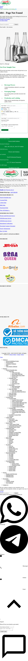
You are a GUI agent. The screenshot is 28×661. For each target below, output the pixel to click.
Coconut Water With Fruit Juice (19, 402)
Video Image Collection (11, 366)
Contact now (5, 130)
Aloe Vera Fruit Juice (17, 390)
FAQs (22, 354)
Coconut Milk (12, 408)
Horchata (11, 442)
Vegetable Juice (12, 378)
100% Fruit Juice (16, 372)
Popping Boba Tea (13, 448)
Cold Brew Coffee (13, 420)
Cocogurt (11, 416)
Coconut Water (12, 398)
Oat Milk (11, 457)
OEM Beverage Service (5, 218)
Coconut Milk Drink (14, 459)
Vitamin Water (12, 467)
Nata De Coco (12, 395)
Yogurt (10, 443)
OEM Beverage (9, 475)
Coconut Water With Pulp (18, 404)
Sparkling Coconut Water (15, 414)
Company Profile (10, 481)
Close (1, 357)
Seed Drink (11, 385)
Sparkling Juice (12, 429)
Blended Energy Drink (14, 427)
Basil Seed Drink (16, 386)
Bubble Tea (11, 447)
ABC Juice (14, 382)
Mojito (10, 436)
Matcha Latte (12, 450)
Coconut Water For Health (18, 406)
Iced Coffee (11, 419)
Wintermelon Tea (13, 451)
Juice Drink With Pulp (17, 374)
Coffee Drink (3, 202)
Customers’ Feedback (11, 363)
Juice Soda (11, 431)
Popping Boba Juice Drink (18, 375)
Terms (18, 354)
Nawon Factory (9, 362)
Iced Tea (11, 446)
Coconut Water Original (17, 400)
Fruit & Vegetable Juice (5, 197)
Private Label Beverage (11, 474)
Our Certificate (9, 482)
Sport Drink (12, 462)
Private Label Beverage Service (7, 215)
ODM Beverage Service (5, 221)
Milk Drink (2, 205)
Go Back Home (3, 20)
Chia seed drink (15, 387)
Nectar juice (15, 376)
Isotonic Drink (15, 463)
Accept (1, 491)
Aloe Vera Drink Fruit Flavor (19, 391)
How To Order (3, 231)
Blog (7, 365)
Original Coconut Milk (17, 409)
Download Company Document (7, 226)
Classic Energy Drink (14, 424)
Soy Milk (11, 454)
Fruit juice (11, 371)
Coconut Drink (3, 200)
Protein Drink (12, 469)
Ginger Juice (15, 379)
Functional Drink (4, 207)
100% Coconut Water (17, 401)
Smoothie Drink (13, 394)
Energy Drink (9, 423)
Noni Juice (14, 381)
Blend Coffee (12, 421)
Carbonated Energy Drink (15, 425)
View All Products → (5, 210)
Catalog (8, 480)
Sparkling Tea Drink (14, 433)
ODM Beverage (10, 476)
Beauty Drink (12, 470)
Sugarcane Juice (16, 383)
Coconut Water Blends (17, 405)
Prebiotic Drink (12, 466)
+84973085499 (13, 192)
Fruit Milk (11, 439)
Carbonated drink (10, 428)
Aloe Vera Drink (13, 389)
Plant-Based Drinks (10, 452)
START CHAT (4, 631)
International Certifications (6, 223)
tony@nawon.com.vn (7, 189)
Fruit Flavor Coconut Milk (18, 410)
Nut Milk (11, 455)
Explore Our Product (5, 19)
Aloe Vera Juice (12, 393)
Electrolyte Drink (16, 465)
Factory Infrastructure (5, 228)
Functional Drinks (10, 461)
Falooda (11, 440)
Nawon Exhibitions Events (12, 361)
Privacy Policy (12, 354)
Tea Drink (8, 444)
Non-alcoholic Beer (13, 435)
